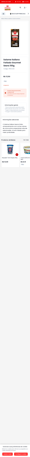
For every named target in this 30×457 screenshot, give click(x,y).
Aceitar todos (7, 454)
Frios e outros (8, 18)
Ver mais (26, 140)
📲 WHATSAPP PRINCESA (17, 14)
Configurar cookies (20, 454)
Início (2, 18)
